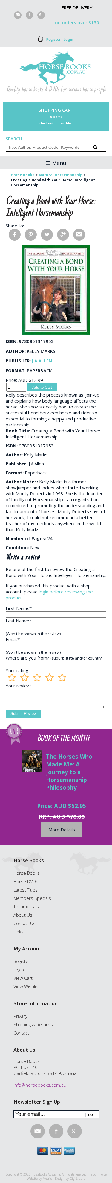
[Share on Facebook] (15, 235)
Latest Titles (25, 890)
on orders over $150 (77, 22)
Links (18, 932)
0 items (56, 117)
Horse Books (26, 873)
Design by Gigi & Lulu (70, 1178)
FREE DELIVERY (77, 7)
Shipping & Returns (33, 1024)
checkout (46, 123)
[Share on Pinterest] (31, 235)
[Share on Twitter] (47, 235)
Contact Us (24, 923)
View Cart (23, 978)
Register (53, 39)
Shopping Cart (56, 110)
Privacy (20, 1016)
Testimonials (26, 906)
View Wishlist (26, 986)
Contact (21, 1033)
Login (68, 39)
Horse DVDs (25, 881)
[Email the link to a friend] (79, 235)
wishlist (67, 123)
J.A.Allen (42, 361)
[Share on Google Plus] (63, 235)
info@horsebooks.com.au (39, 1085)
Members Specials (32, 898)
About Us (22, 915)
